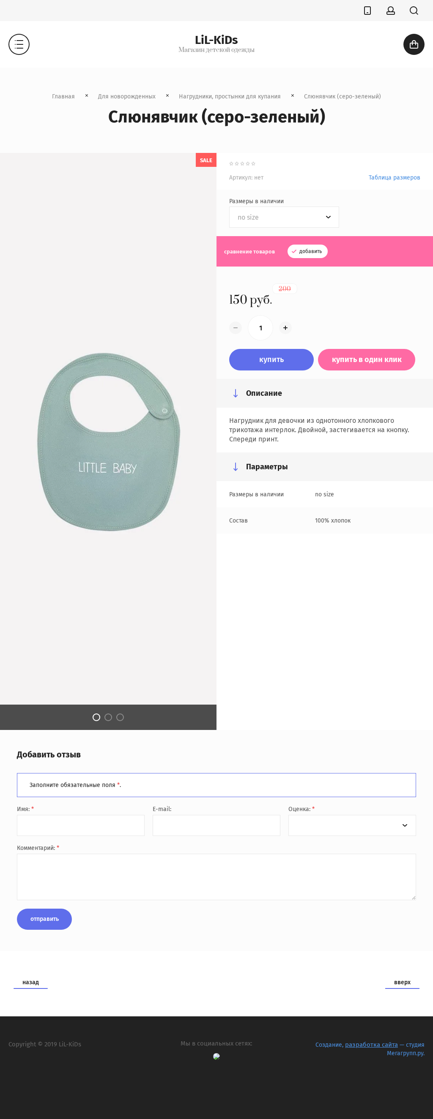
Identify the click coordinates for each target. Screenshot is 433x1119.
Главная (63, 96)
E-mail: (162, 809)
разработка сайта (371, 1044)
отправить (44, 919)
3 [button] (120, 717)
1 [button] (96, 717)
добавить (310, 251)
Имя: (25, 809)
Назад (30, 982)
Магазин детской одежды (216, 50)
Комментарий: (38, 848)
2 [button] (108, 717)
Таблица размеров (394, 177)
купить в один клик (367, 359)
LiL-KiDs (216, 40)
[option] (108, 441)
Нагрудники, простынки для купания (230, 96)
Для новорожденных (127, 96)
